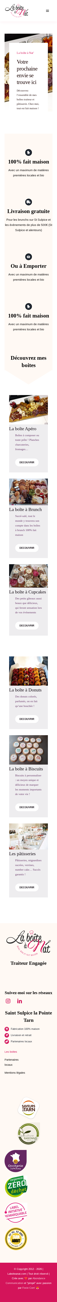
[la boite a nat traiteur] (17, 4)
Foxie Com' (28, 1287)
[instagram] (10, 1001)
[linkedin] (21, 1001)
